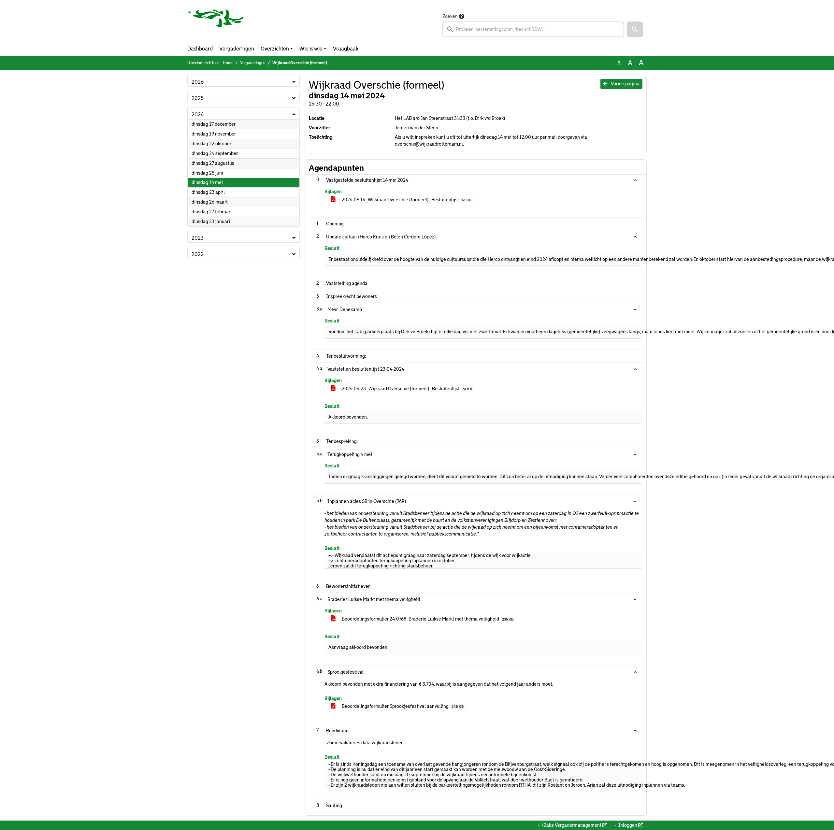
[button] (635, 29)
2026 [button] (198, 82)
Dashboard (200, 48)
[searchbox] (533, 29)
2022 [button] (198, 254)
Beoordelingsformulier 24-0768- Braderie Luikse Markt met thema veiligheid (427, 619)
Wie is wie (311, 48)
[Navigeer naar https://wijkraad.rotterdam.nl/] (216, 25)
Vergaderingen (236, 48)
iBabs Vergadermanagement (571, 825)
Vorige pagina (625, 83)
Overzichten (275, 48)
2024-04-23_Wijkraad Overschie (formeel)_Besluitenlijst (406, 388)
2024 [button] (198, 114)
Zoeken (450, 16)
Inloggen (627, 825)
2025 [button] (198, 98)
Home (228, 63)
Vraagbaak (345, 48)
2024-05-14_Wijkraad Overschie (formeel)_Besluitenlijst (406, 199)
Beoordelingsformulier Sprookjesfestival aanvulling (402, 706)
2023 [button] (198, 238)
